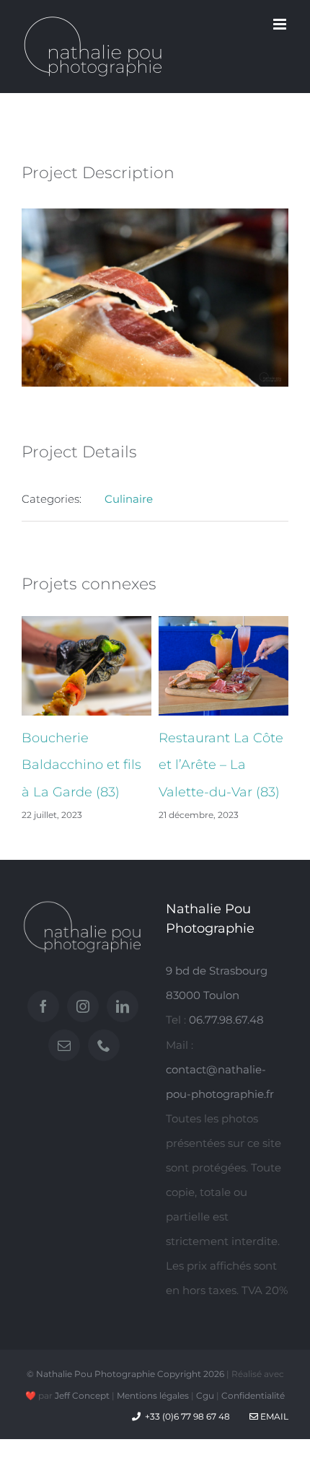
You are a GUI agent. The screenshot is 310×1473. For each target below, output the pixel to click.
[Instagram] (83, 1006)
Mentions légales (153, 1395)
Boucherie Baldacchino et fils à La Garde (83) (81, 765)
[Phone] (104, 1045)
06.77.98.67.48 (226, 1019)
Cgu (205, 1395)
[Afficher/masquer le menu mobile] (280, 24)
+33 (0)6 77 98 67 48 (187, 1416)
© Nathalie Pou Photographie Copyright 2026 (125, 1373)
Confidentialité (253, 1395)
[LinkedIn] (122, 1006)
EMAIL (273, 1416)
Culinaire (129, 499)
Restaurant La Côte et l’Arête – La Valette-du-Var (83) (221, 765)
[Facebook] (43, 1006)
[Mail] (64, 1045)
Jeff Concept (82, 1395)
